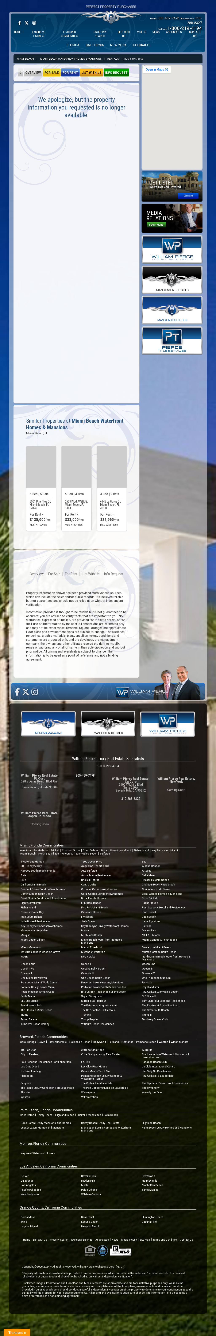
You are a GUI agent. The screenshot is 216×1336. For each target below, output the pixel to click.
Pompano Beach (146, 1041)
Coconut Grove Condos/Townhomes (43, 889)
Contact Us (186, 1239)
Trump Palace (29, 1019)
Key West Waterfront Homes (38, 1153)
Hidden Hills (88, 1180)
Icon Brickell (149, 912)
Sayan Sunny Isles (92, 996)
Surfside (105, 853)
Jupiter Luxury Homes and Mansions (43, 1127)
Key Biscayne (160, 850)
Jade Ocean (88, 921)
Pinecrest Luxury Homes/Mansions (102, 982)
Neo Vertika (88, 956)
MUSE (24, 956)
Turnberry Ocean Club (155, 1019)
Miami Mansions (31, 947)
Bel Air (24, 1176)
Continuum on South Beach (37, 893)
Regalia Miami (150, 987)
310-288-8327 (130, 798)
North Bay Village (48, 853)
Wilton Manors (179, 1041)
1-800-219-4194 (184, 28)
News (115, 1239)
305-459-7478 (168, 18)
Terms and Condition (165, 1239)
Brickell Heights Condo (155, 879)
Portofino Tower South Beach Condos (103, 987)
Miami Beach (25, 58)
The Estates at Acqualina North (99, 1005)
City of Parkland (30, 1054)
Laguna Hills (149, 1221)
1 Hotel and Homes (32, 861)
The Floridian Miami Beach (36, 1010)
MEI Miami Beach (91, 935)
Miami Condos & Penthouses (159, 939)
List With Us (91, 73)
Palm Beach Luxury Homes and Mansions (167, 1127)
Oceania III (87, 973)
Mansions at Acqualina (34, 930)
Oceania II (26, 973)
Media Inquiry (129, 1239)
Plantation (128, 1041)
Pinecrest (67, 853)
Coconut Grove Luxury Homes (99, 889)
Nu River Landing (31, 1071)
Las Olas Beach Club (154, 1061)
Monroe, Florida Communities (43, 1143)
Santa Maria (28, 996)
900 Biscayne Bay (31, 866)
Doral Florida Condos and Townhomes (43, 898)
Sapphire (26, 1083)
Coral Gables (91, 850)
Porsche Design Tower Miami (38, 987)
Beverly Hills (88, 1176)
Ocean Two (27, 968)
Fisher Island (141, 850)
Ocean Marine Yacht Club (96, 1071)
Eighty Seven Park (31, 902)
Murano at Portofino (93, 952)
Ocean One (148, 964)
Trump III (147, 1014)
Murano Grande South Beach (159, 952)
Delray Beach (45, 1115)
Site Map (145, 1239)
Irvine (24, 1221)
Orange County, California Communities (51, 1207)
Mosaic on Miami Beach (156, 947)
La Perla (146, 926)
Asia (23, 875)
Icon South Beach (31, 916)
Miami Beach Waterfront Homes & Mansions (70, 58)
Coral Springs (28, 1041)
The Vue (25, 1092)
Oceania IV (148, 973)
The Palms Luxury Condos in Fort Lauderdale (47, 1087)
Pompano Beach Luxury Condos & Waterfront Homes (101, 1077)
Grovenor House (91, 912)
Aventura (25, 850)
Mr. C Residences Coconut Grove (40, 952)
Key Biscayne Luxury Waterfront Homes (105, 926)
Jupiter (81, 1115)
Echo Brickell (149, 898)
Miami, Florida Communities (42, 845)
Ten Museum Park (31, 1005)
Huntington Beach (152, 1217)
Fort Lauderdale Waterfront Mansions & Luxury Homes (165, 1056)
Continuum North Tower (156, 889)
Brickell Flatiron (90, 879)
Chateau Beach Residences (158, 884)
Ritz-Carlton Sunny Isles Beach (160, 991)
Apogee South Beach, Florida (38, 870)
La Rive (85, 1061)
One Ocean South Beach (95, 977)
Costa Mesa (28, 1217)
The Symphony (150, 1087)
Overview (33, 73)
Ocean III (86, 964)
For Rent (70, 73)
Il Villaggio (87, 916)
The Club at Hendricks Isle (96, 1083)
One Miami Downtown (34, 977)
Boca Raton (27, 1115)
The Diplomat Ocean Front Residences (165, 1083)
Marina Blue (149, 930)
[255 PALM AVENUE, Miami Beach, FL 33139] (76, 467)
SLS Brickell (149, 996)
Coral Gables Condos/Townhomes (102, 893)
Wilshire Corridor (91, 1194)
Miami (174, 850)
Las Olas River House (94, 1066)
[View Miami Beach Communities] (20, 72)
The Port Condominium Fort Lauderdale (104, 1087)
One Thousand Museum (156, 977)
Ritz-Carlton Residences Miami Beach (103, 991)
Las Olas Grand (30, 1066)
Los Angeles (28, 1185)
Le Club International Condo (158, 1066)
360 (144, 861)
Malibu (85, 1185)
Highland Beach (64, 1115)
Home (26, 1239)
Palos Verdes (89, 1189)
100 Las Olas (28, 1049)
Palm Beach (111, 1115)
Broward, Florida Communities (44, 1037)
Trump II (86, 1014)
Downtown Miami (120, 850)
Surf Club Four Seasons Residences (163, 1000)
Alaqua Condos (151, 866)
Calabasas (27, 1180)
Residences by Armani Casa (37, 991)
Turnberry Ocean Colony (35, 1024)
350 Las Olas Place (92, 1049)
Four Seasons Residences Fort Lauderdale (46, 1061)
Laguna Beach (89, 1221)
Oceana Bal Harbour (93, 968)
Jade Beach (149, 916)
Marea (85, 930)
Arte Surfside (89, 870)
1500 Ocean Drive (91, 861)
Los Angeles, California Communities (49, 1166)
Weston (163, 1041)
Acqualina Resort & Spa (95, 866)
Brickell (55, 850)
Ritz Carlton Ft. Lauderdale (157, 1075)
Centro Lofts (88, 884)
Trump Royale (89, 1019)
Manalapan (94, 1115)
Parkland (114, 1041)
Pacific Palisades (31, 1189)
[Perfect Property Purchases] (111, 6)
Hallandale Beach (79, 1041)
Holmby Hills (149, 1180)
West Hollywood (30, 1194)
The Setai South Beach (155, 1010)
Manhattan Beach (152, 1185)
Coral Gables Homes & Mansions (162, 893)
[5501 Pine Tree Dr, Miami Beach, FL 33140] (41, 467)
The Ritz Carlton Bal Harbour (98, 1010)
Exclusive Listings (81, 1239)
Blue (23, 879)
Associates (102, 1239)
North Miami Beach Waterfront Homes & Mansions (166, 958)
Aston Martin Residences (96, 875)
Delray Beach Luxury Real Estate (100, 1123)
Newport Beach (90, 1226)
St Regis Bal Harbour (93, 1000)
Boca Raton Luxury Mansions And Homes (46, 1123)
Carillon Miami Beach (33, 884)
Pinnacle (147, 982)
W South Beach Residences (97, 1024)
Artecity (146, 870)
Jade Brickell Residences (36, 921)
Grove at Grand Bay (32, 912)
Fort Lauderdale (57, 1041)
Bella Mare (148, 875)
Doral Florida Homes (93, 898)
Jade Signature (151, 921)
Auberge (147, 1049)
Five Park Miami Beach (94, 907)
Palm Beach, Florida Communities (46, 1110)
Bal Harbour (41, 850)
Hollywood (99, 1041)
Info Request (116, 73)
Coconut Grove (71, 850)
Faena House (150, 902)
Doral (104, 850)
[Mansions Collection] (172, 310)
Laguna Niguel (29, 1226)
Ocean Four (28, 964)
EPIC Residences (91, 902)
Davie (42, 1041)
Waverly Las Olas (152, 1092)
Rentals (113, 58)
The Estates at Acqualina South (160, 1005)
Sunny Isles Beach (86, 853)
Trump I (25, 1014)
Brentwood (148, 1176)
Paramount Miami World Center (39, 982)
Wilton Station (89, 1097)
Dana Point (87, 1217)
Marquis (25, 935)
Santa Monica (150, 1189)
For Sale (52, 73)
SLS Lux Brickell (30, 1000)
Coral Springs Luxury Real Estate (100, 1054)
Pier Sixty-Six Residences (156, 1071)
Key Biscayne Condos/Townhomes (42, 926)
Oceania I (147, 968)
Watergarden (88, 1092)
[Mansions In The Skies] (172, 280)
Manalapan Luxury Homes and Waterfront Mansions (106, 1129)
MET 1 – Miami (151, 935)
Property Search (59, 1239)
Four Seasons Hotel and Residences (164, 907)
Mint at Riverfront (91, 947)
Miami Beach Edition (33, 939)
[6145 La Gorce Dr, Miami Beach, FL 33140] (112, 467)
